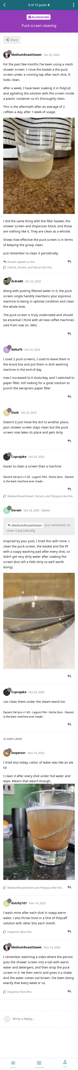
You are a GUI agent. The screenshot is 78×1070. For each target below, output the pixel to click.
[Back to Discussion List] (4, 5)
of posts (37, 5)
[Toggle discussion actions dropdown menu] (73, 5)
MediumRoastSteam (27, 525)
